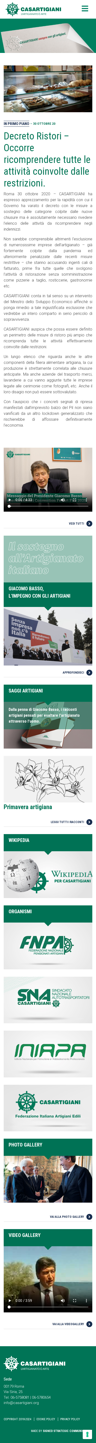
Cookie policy (45, 1419)
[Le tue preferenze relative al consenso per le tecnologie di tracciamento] (87, 1434)
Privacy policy (70, 1419)
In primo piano (16, 124)
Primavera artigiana (28, 807)
